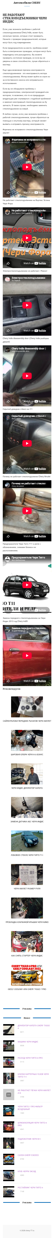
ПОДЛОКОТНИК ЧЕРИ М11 (29, 1139)
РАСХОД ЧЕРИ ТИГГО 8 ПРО (30, 1058)
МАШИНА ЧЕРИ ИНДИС (28, 1041)
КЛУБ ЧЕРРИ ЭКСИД (27, 1171)
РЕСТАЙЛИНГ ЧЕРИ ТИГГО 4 (30, 1187)
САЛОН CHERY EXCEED (28, 1155)
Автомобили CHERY (27, 2)
